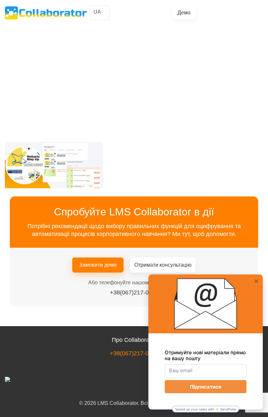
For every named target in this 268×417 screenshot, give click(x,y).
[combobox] (99, 12)
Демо (184, 12)
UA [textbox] (97, 12)
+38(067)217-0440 (228, 12)
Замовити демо (98, 265)
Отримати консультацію (163, 265)
